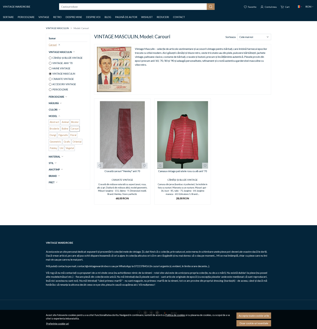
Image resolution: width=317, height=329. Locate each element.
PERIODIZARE (26, 17)
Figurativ (63, 135)
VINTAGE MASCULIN (57, 28)
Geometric (55, 141)
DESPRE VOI (93, 17)
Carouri (53, 44)
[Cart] (285, 6)
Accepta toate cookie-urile (254, 315)
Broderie (54, 128)
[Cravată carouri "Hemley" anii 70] (122, 135)
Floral (73, 135)
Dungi (53, 135)
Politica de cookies (175, 315)
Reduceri (163, 17)
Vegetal (70, 148)
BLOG (108, 17)
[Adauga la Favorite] (144, 165)
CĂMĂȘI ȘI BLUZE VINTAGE (67, 57)
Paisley (53, 148)
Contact (179, 17)
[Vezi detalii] (99, 165)
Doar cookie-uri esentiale (254, 323)
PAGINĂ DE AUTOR (126, 17)
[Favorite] (250, 6)
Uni (61, 148)
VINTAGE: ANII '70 (62, 63)
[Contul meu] (268, 6)
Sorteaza (231, 36)
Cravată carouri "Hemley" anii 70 (122, 171)
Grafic (67, 141)
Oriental (77, 141)
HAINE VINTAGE (61, 68)
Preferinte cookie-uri (57, 323)
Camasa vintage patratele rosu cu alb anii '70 (182, 171)
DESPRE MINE (74, 17)
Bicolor (75, 122)
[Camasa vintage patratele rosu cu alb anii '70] (182, 135)
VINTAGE (43, 17)
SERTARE (8, 17)
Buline (65, 128)
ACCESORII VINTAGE (64, 84)
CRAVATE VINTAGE (63, 79)
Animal (65, 122)
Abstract (54, 122)
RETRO (57, 17)
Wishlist (147, 17)
